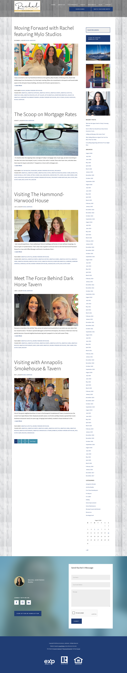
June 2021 (88, 341)
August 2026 (89, 153)
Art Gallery (41, 95)
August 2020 (89, 372)
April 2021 (88, 347)
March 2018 (89, 463)
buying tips (74, 173)
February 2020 (89, 391)
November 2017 (90, 476)
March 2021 (89, 350)
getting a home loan (36, 175)
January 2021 (89, 357)
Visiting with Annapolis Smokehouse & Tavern (38, 365)
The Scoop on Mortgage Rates (45, 114)
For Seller (88, 496)
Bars (34, 345)
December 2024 (90, 209)
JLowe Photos (61, 646)
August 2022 (89, 297)
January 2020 (89, 394)
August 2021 (89, 335)
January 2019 (89, 432)
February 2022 (89, 316)
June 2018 (88, 454)
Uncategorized (90, 515)
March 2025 (89, 200)
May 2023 (88, 269)
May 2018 (88, 457)
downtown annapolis (61, 95)
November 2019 (90, 400)
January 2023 (89, 281)
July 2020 (88, 375)
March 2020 (89, 388)
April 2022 (88, 310)
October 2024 (89, 216)
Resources (58, 170)
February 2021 (89, 353)
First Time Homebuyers (92, 490)
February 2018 (89, 466)
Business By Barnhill (67, 649)
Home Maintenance (91, 506)
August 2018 (89, 447)
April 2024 (88, 234)
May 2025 (88, 194)
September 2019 (90, 407)
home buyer (46, 175)
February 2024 (89, 241)
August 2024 (89, 222)
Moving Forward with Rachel (34, 90)
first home (27, 175)
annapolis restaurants (26, 345)
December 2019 (90, 397)
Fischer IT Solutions (57, 649)
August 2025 (89, 184)
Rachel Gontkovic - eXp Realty (27, 8)
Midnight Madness (34, 97)
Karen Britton (25, 97)
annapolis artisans (33, 93)
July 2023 (88, 263)
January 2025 (89, 206)
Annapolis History (43, 259)
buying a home (66, 173)
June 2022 (88, 303)
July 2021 (88, 338)
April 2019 (88, 422)
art (36, 95)
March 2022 (89, 313)
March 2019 (89, 425)
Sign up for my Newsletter (94, 38)
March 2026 (89, 169)
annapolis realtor (29, 95)
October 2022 (89, 291)
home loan (63, 175)
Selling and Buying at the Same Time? (95, 134)
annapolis (24, 93)
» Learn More (21, 85)
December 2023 (90, 247)
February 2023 (89, 278)
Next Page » (33, 441)
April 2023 (88, 272)
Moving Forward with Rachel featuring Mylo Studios (44, 31)
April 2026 (88, 166)
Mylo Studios (61, 97)
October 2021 (89, 328)
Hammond (69, 261)
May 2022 (88, 306)
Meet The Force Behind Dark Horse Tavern (43, 281)
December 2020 (90, 360)
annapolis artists (45, 93)
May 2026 (88, 162)
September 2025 (90, 181)
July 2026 (88, 156)
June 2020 (88, 379)
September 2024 (90, 219)
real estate (71, 177)
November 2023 (90, 250)
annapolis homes (33, 173)
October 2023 (89, 253)
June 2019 (88, 416)
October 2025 (89, 178)
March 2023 (89, 275)
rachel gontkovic (19, 99)
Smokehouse (30, 433)
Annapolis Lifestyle (26, 257)
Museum (50, 263)
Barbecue (55, 430)
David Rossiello (18, 175)
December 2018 (90, 435)
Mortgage (21, 177)
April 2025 (88, 197)
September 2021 (90, 332)
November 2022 (90, 288)
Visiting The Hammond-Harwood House (39, 197)
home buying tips (54, 175)
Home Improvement (91, 503)
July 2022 (88, 300)
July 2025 (88, 187)
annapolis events (55, 93)
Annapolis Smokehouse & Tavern (42, 430)
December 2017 (90, 472)
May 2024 (88, 231)
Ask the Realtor (25, 170)
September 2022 (90, 294)
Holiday (23, 90)
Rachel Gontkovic (70, 97)
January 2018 (89, 469)
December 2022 (90, 285)
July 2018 (88, 450)
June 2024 (88, 228)
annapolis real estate (44, 173)
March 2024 (89, 238)
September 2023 (90, 256)
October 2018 (89, 441)
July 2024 (88, 225)
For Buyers (34, 170)
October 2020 (89, 366)
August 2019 (89, 410)
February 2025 (89, 203)
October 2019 (89, 404)
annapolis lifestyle (66, 93)
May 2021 (88, 344)
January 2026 (89, 172)
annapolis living (18, 95)
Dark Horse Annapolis (43, 345)
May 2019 (88, 419)
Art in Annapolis (49, 95)
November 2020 (90, 363)
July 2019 (88, 413)
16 (108, 533)
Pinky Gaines (70, 345)
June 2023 (88, 266)
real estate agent (65, 263)
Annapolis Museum (23, 261)
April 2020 (88, 385)
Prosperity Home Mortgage (59, 177)
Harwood (23, 263)
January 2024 (89, 244)
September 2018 (90, 444)
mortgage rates (29, 177)
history (28, 263)
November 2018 (90, 438)
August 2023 (89, 259)
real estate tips (26, 179)
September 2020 (90, 369)
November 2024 (90, 212)
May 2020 (88, 382)
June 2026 (88, 159)
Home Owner (70, 175)
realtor (34, 179)
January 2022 (89, 319)
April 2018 (88, 460)
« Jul (87, 550)
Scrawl (78, 649)
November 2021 (90, 325)
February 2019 (89, 429)
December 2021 (90, 322)
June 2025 (88, 191)
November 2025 (90, 175)
